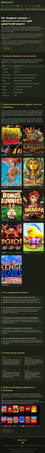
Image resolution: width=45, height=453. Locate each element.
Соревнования (14, 5)
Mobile (2, 5)
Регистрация (6, 48)
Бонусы (25, 5)
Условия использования (29, 451)
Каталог (21, 5)
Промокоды (34, 5)
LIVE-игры (7, 5)
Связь (30, 5)
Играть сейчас (7, 430)
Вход (39, 5)
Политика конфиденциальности (17, 451)
